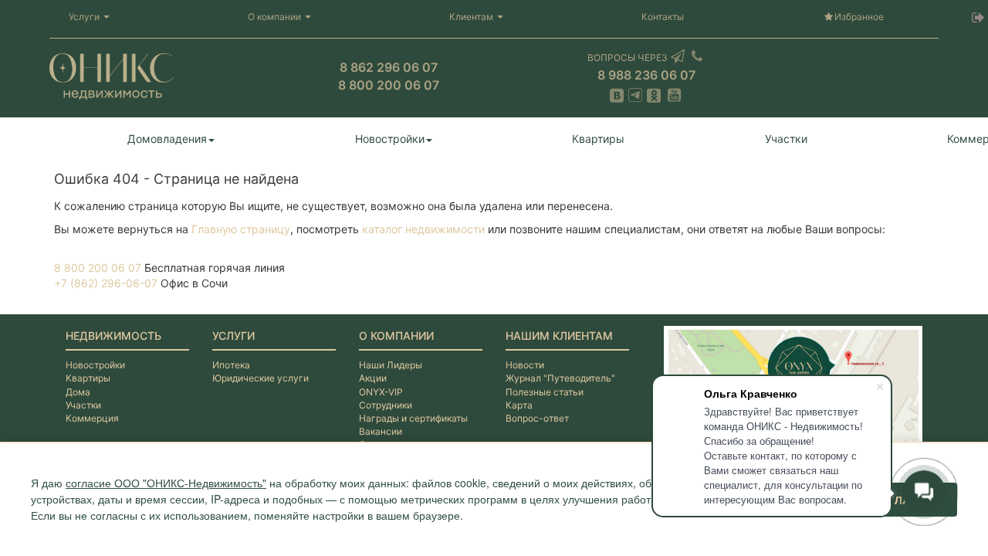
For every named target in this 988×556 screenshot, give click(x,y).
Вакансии (380, 431)
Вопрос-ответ (537, 418)
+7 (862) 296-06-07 (105, 283)
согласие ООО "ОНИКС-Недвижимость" (166, 482)
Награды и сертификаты (413, 418)
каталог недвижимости (423, 229)
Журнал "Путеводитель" (560, 378)
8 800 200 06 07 (97, 267)
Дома (78, 392)
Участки (786, 138)
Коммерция (92, 418)
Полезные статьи (545, 392)
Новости (525, 365)
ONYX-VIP (381, 392)
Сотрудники (385, 405)
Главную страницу (240, 229)
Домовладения (167, 138)
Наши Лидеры (390, 365)
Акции (373, 378)
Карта (519, 405)
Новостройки (390, 138)
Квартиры (598, 138)
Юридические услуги (260, 378)
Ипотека (231, 365)
